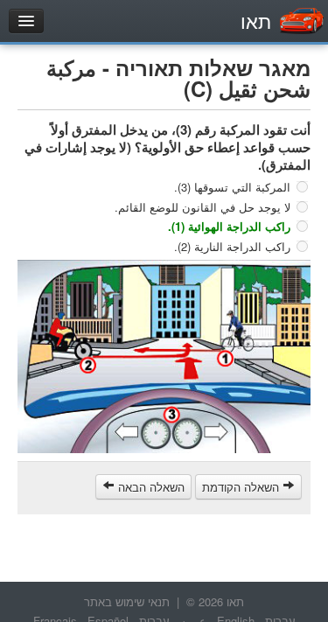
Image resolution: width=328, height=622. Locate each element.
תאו (256, 20)
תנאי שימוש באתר (127, 601)
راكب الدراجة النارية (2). (232, 245)
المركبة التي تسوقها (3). (232, 186)
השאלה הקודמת (242, 487)
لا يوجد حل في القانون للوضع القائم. (202, 206)
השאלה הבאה (150, 487)
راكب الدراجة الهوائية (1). (229, 226)
